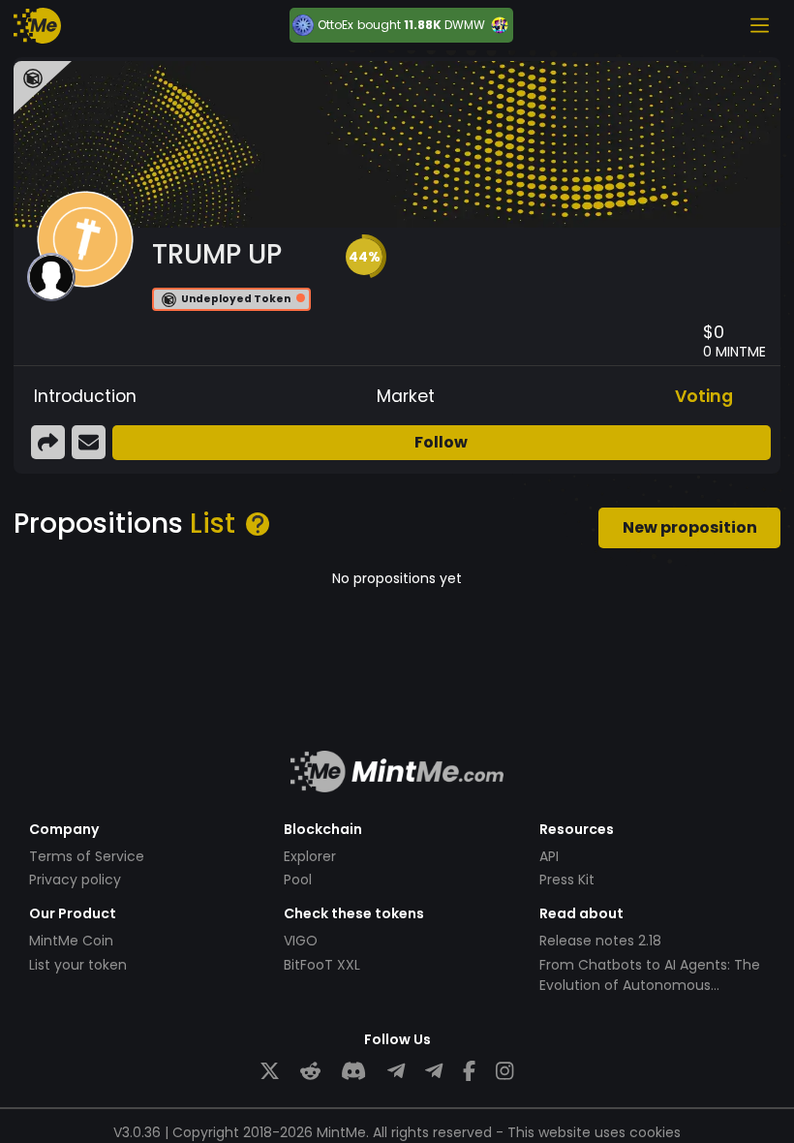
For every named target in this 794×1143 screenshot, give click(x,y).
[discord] (353, 1072)
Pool (298, 879)
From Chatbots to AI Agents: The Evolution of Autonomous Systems (649, 985)
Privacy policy (75, 879)
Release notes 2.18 (600, 940)
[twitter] (270, 1072)
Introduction (85, 396)
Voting (704, 396)
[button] (364, 256)
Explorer (310, 856)
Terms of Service (86, 856)
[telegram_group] (396, 1072)
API (549, 856)
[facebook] (469, 1072)
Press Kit (567, 879)
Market (406, 396)
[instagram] (504, 1072)
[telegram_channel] (434, 1072)
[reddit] (310, 1072)
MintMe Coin (71, 940)
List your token (78, 964)
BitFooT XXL (322, 964)
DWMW (464, 24)
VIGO (301, 940)
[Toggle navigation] (759, 25)
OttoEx (335, 25)
